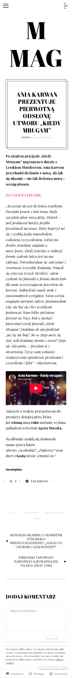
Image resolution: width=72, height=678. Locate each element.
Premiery (26, 137)
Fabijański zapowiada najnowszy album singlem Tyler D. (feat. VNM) (36, 561)
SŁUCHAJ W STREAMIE (23, 195)
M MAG (37, 518)
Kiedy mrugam (54, 512)
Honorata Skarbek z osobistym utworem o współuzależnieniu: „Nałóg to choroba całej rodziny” (36, 541)
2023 (12, 512)
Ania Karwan (30, 512)
